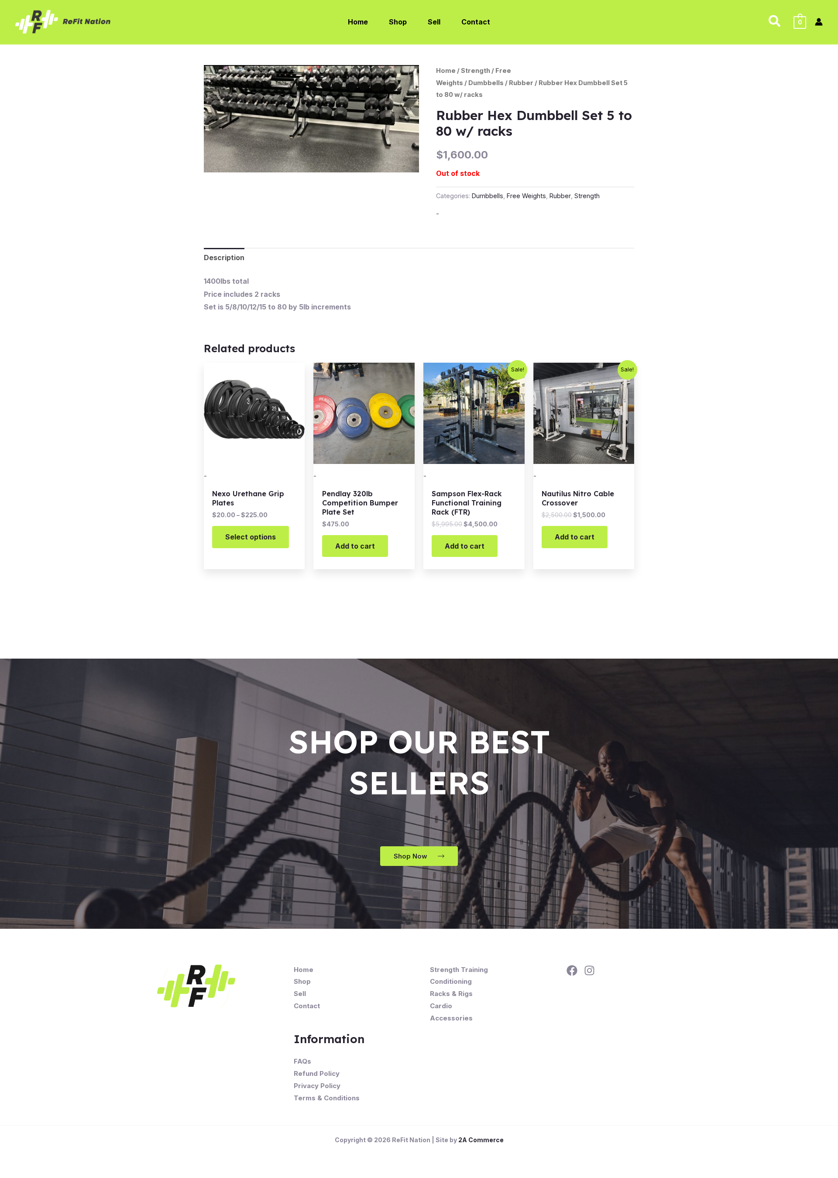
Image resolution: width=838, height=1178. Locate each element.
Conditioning (451, 981)
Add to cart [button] (355, 546)
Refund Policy (317, 1073)
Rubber (521, 83)
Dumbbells (486, 83)
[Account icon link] (819, 22)
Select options (250, 536)
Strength (475, 71)
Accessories (451, 1018)
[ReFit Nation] (63, 21)
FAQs (302, 1061)
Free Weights (526, 195)
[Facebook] (572, 970)
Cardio (441, 1006)
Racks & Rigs (451, 993)
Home (446, 71)
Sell (300, 993)
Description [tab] (224, 257)
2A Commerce (481, 1140)
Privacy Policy (317, 1086)
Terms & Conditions (327, 1098)
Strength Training (459, 969)
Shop (302, 981)
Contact (307, 1006)
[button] (775, 22)
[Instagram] (589, 970)
